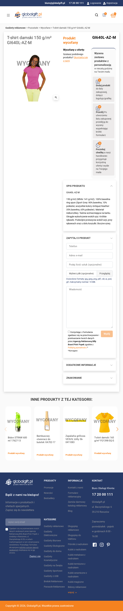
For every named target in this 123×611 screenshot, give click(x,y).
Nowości (48, 493)
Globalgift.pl (34, 605)
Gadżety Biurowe (52, 540)
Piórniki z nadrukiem (78, 544)
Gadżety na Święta (53, 565)
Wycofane (45, 28)
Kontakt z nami (75, 487)
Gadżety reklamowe (15, 28)
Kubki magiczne (76, 582)
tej (34, 550)
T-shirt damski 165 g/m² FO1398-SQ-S (104, 439)
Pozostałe (33, 28)
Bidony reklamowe (77, 587)
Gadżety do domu (53, 551)
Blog (70, 511)
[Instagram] (102, 544)
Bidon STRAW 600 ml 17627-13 (17, 439)
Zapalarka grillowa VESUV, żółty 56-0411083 (75, 439)
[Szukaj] (96, 15)
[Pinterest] (108, 544)
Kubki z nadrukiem (77, 549)
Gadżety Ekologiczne (54, 546)
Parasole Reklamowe (54, 586)
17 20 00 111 (76, 3)
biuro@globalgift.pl (55, 3)
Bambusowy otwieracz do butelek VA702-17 (46, 439)
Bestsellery (49, 498)
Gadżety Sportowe (53, 570)
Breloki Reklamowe (53, 581)
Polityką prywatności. (77, 347)
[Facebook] (95, 544)
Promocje (48, 487)
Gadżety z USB (51, 576)
